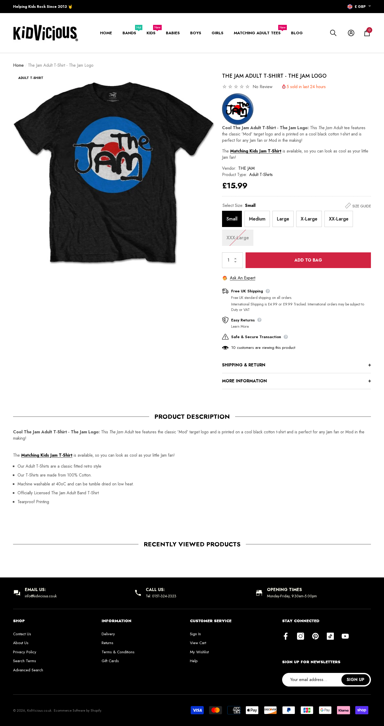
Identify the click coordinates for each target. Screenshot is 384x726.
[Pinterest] (315, 636)
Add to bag (308, 260)
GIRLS (217, 33)
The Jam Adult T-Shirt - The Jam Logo (274, 76)
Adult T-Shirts (261, 175)
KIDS (151, 33)
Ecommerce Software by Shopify (77, 710)
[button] (370, 6)
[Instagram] (300, 636)
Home (18, 65)
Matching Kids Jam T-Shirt (255, 151)
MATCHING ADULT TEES (257, 33)
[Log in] (351, 33)
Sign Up (355, 680)
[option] (113, 173)
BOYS (195, 33)
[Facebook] (285, 636)
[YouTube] (345, 636)
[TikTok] (330, 636)
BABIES (173, 33)
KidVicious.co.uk (39, 710)
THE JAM (246, 168)
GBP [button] (360, 6)
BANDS (129, 33)
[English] (350, 7)
